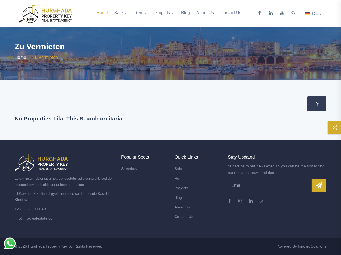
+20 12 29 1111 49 (30, 209)
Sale (118, 12)
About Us (205, 12)
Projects (162, 12)
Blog (185, 12)
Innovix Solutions (312, 246)
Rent (138, 12)
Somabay (129, 169)
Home (102, 12)
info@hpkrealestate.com (35, 218)
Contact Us (230, 12)
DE (314, 13)
